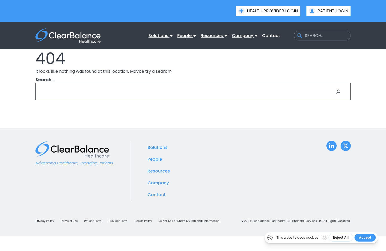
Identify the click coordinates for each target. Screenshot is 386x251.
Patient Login (332, 11)
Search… (45, 80)
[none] (160, 35)
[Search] (338, 91)
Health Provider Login (272, 11)
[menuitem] (158, 36)
